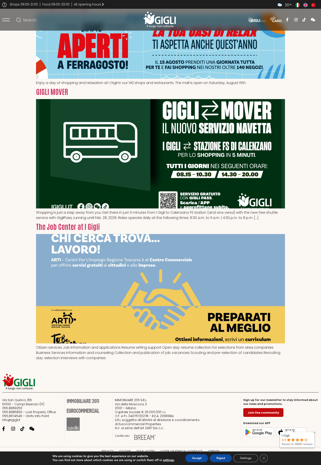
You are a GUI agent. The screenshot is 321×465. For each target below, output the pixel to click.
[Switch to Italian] (298, 5)
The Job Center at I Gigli (68, 226)
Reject (220, 458)
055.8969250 (12, 408)
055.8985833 (12, 412)
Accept (197, 458)
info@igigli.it (11, 420)
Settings (246, 458)
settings (168, 460)
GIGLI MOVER (52, 91)
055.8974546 (12, 416)
